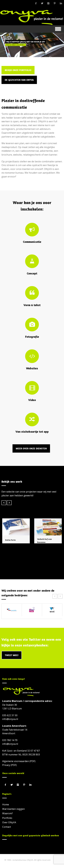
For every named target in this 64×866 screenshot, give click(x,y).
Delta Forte (10, 540)
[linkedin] (61, 3)
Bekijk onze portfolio (18, 70)
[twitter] (42, 3)
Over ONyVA (9, 822)
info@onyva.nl (10, 719)
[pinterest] (54, 3)
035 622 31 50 (9, 715)
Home (5, 804)
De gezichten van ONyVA (19, 79)
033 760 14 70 (9, 740)
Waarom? (7, 813)
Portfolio (7, 818)
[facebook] (36, 3)
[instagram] (48, 3)
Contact (6, 826)
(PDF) (32, 761)
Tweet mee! (11, 655)
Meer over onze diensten (31, 448)
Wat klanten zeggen (13, 809)
